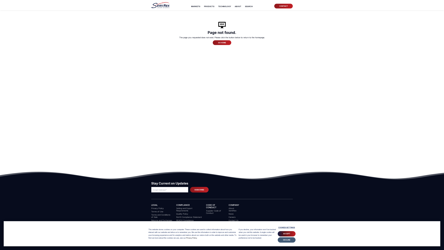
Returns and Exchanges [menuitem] (161, 220)
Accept (286, 234)
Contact (283, 6)
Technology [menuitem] (224, 6)
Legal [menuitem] (154, 205)
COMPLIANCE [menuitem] (183, 205)
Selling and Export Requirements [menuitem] (184, 209)
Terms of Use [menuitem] (157, 211)
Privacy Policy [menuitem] (157, 208)
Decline (286, 240)
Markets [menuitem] (195, 6)
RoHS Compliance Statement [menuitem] (189, 217)
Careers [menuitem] (232, 217)
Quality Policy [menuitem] (182, 214)
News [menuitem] (231, 214)
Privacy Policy (191, 238)
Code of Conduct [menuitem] (211, 206)
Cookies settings (286, 227)
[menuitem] (249, 6)
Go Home (222, 43)
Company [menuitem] (234, 205)
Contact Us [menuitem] (233, 220)
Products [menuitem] (209, 6)
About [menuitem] (238, 6)
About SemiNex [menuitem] (232, 209)
